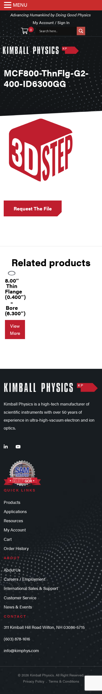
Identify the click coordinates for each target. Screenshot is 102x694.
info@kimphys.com (21, 650)
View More (15, 329)
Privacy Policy (33, 681)
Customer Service (20, 598)
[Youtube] (18, 446)
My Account (15, 530)
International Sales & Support (31, 588)
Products (12, 502)
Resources (13, 520)
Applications (15, 511)
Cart (8, 539)
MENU (20, 4)
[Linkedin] (6, 446)
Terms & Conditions (64, 681)
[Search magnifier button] (81, 31)
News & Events (18, 607)
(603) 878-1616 (17, 639)
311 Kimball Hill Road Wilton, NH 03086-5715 (44, 627)
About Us (12, 570)
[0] (24, 31)
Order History (16, 548)
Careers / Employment (24, 579)
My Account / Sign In (51, 22)
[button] (8, 5)
